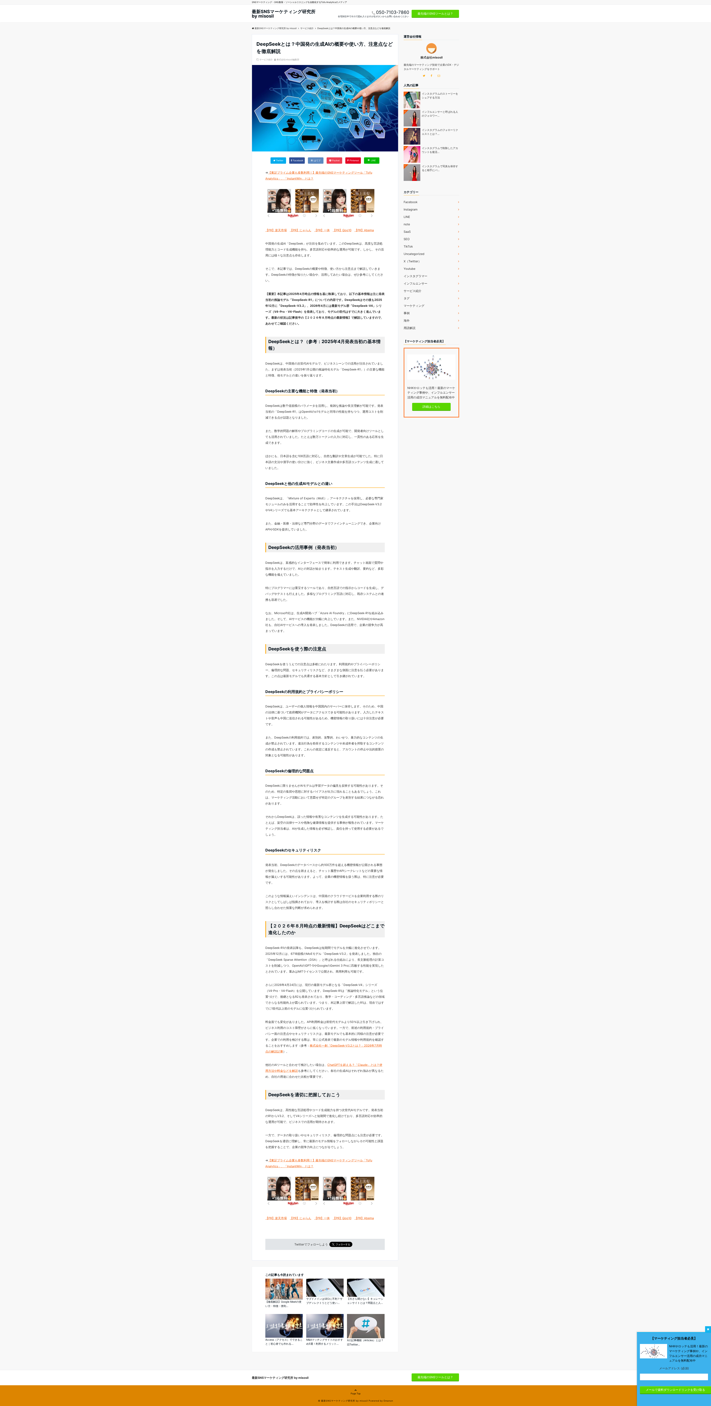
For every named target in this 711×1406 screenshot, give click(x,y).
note (407, 224)
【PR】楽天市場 (276, 230)
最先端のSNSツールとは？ (435, 13)
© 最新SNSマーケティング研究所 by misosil (343, 1400)
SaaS (407, 231)
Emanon (388, 1400)
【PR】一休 (322, 230)
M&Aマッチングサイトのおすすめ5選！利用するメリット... (324, 1341)
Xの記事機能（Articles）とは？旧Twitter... (365, 1342)
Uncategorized (414, 254)
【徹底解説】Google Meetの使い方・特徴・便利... (283, 1303)
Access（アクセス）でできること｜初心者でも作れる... (284, 1341)
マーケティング (414, 306)
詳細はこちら (431, 406)
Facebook (411, 202)
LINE (407, 217)
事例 (407, 313)
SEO (407, 239)
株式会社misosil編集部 (288, 59)
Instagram (411, 209)
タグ (407, 298)
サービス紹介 (266, 59)
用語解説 (409, 328)
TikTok (408, 246)
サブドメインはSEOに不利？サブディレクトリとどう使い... (324, 1300)
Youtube (409, 268)
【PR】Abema (364, 230)
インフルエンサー (415, 283)
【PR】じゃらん (300, 230)
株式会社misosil (431, 57)
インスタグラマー (415, 276)
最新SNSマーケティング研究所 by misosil (284, 13)
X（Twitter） (412, 261)
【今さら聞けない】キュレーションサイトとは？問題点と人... (365, 1300)
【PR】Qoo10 (342, 230)
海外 (407, 320)
